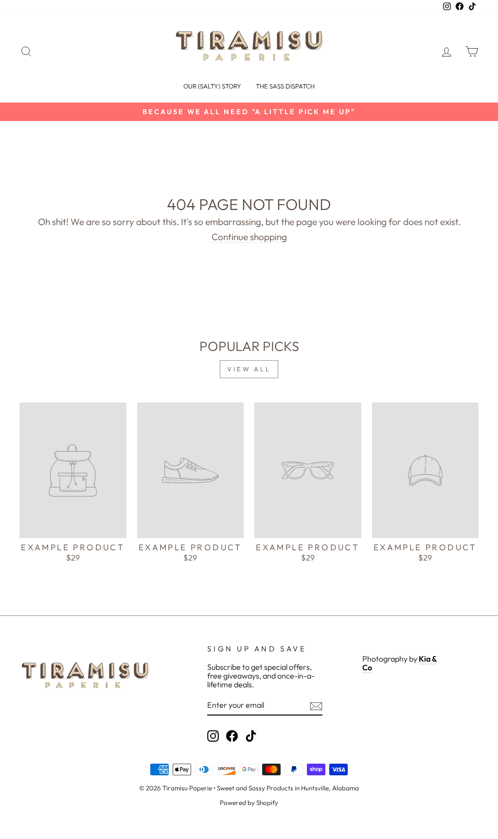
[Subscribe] (316, 706)
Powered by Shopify (249, 802)
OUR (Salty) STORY (212, 86)
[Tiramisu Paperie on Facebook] (232, 736)
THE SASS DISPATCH (285, 86)
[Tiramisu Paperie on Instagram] (213, 736)
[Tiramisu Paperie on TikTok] (251, 736)
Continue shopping (249, 237)
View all (249, 369)
